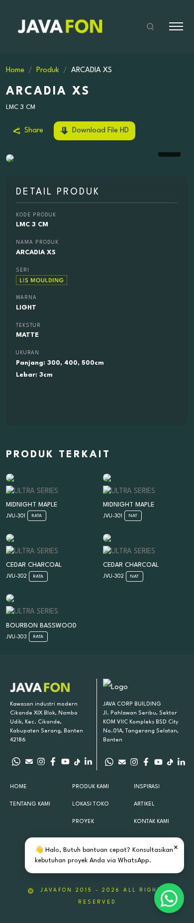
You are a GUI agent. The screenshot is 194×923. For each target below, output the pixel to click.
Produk (47, 70)
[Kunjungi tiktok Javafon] (77, 762)
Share (32, 130)
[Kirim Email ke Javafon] (28, 762)
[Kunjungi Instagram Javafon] (41, 762)
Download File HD (99, 130)
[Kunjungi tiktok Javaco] (170, 762)
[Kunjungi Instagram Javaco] (134, 762)
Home (15, 70)
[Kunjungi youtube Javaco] (158, 762)
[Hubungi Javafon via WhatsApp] (16, 762)
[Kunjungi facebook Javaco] (146, 762)
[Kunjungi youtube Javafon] (65, 762)
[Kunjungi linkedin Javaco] (181, 762)
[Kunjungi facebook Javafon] (53, 762)
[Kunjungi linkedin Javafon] (88, 762)
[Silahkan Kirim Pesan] (121, 762)
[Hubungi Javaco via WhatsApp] (109, 762)
